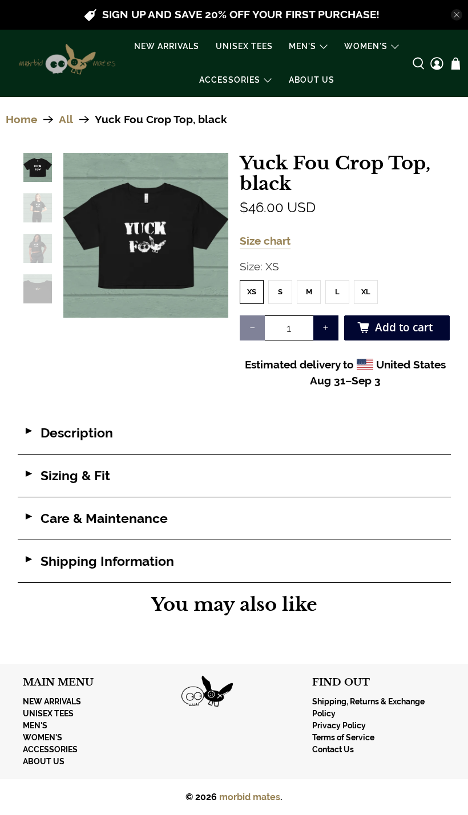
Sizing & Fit (66, 475)
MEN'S (302, 46)
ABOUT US (311, 79)
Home (21, 119)
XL (365, 291)
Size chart (265, 240)
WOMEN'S (366, 46)
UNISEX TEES (244, 46)
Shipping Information (98, 561)
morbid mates (249, 797)
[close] (456, 15)
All (66, 119)
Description (68, 432)
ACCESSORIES (229, 79)
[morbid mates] (65, 63)
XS (251, 291)
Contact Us (333, 749)
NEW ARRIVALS (166, 46)
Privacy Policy (339, 725)
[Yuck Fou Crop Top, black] (145, 235)
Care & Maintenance (95, 518)
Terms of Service (343, 737)
